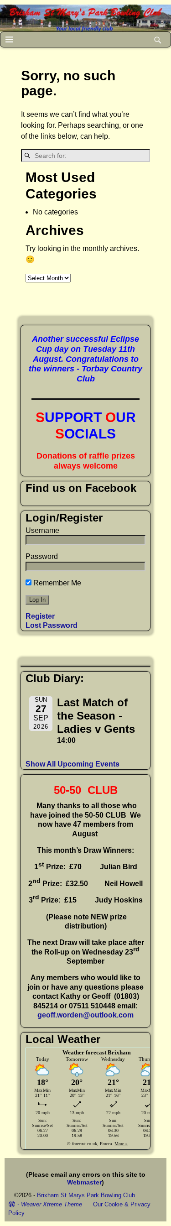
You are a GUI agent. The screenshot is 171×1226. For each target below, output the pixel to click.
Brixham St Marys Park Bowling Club (86, 1195)
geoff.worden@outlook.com (85, 1015)
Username (42, 530)
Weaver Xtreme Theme (51, 1204)
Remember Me (56, 583)
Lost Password (52, 625)
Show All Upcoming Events (72, 764)
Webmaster (84, 1182)
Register (40, 616)
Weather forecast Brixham (96, 1052)
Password (42, 556)
